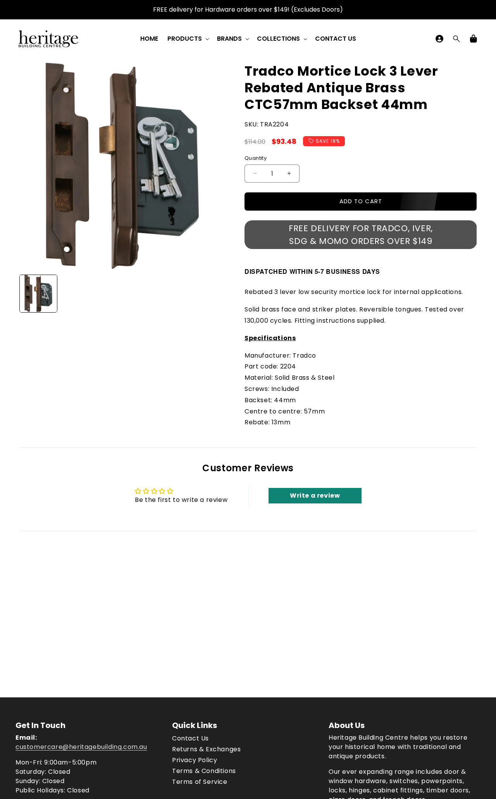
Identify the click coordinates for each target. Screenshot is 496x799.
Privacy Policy (194, 760)
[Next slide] (216, 293)
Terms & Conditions (204, 770)
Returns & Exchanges (206, 749)
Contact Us (190, 738)
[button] (187, 39)
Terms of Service (199, 781)
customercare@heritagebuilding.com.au (81, 746)
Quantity (256, 158)
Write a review (315, 495)
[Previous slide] (27, 293)
